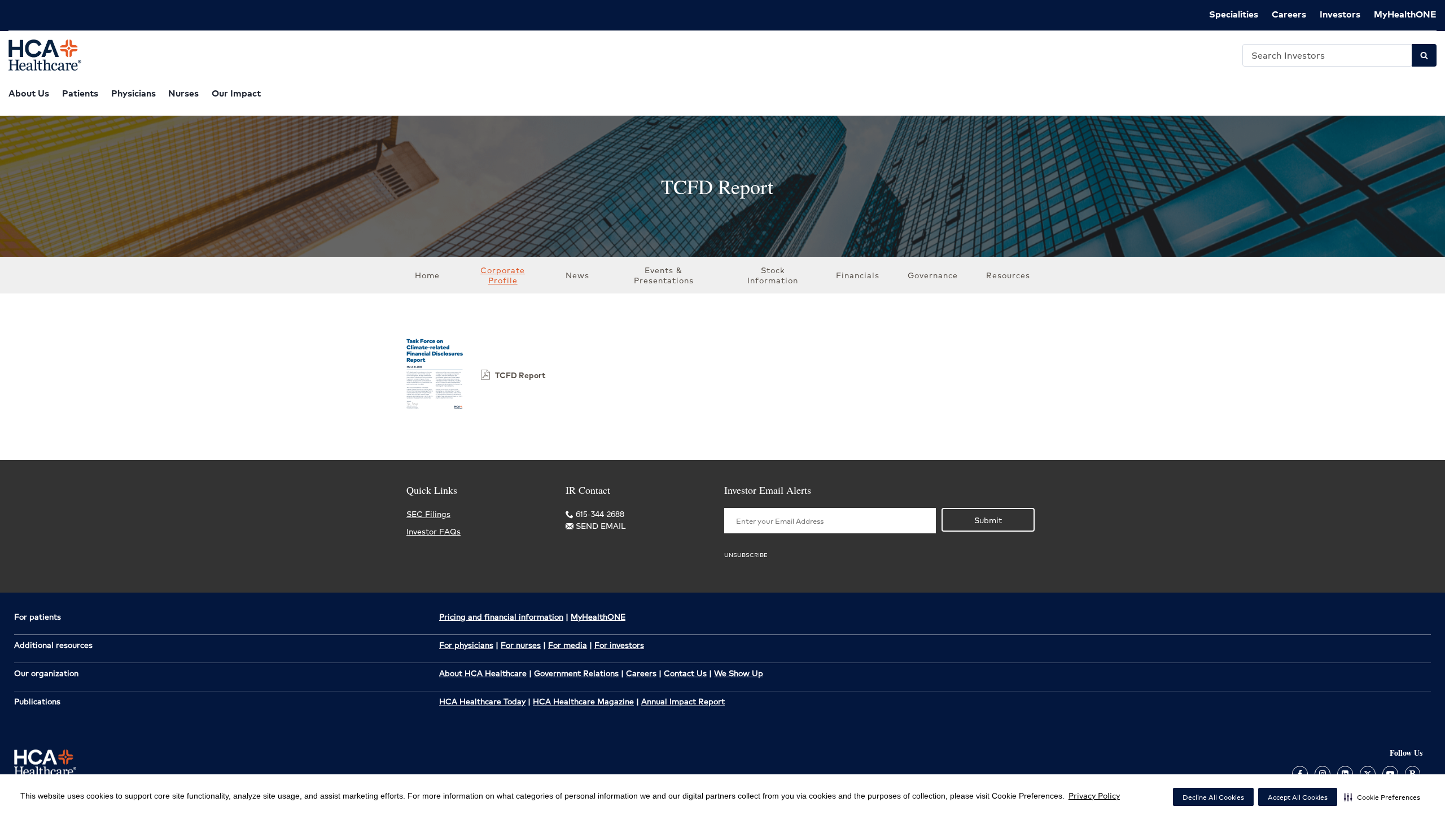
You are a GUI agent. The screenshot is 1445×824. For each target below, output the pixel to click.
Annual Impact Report (683, 701)
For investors (619, 644)
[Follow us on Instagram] (1322, 773)
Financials (857, 275)
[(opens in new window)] (434, 411)
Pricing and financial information (501, 616)
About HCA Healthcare (483, 673)
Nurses (183, 93)
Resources (1008, 275)
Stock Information (772, 275)
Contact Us (685, 673)
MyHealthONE (1405, 14)
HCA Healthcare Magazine (583, 701)
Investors (1340, 14)
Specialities (1233, 14)
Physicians (133, 93)
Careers (1289, 14)
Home (427, 275)
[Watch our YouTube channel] (1390, 773)
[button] (1382, 797)
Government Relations (576, 673)
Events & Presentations (664, 275)
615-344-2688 (598, 513)
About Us (28, 93)
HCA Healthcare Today (482, 701)
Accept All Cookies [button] (1298, 797)
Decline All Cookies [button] (1213, 797)
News (577, 275)
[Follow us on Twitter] (1368, 773)
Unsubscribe (746, 554)
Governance (933, 275)
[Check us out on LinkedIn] (1345, 773)
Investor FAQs (433, 531)
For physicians (466, 644)
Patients (80, 93)
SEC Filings (428, 513)
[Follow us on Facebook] (1300, 773)
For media (567, 644)
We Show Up (738, 673)
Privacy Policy (1094, 795)
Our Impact (236, 93)
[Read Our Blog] (1412, 773)
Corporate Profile (502, 275)
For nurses (521, 644)
